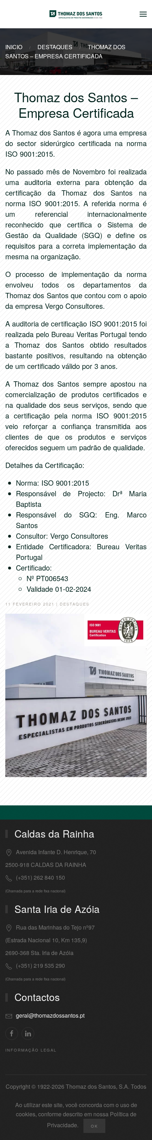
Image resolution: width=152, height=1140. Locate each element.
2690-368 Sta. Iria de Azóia (39, 953)
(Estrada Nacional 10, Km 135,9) (46, 940)
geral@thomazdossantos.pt (50, 1015)
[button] (143, 14)
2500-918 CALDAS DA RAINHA (45, 865)
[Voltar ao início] (76, 14)
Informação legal (31, 1050)
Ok (94, 1126)
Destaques (74, 604)
